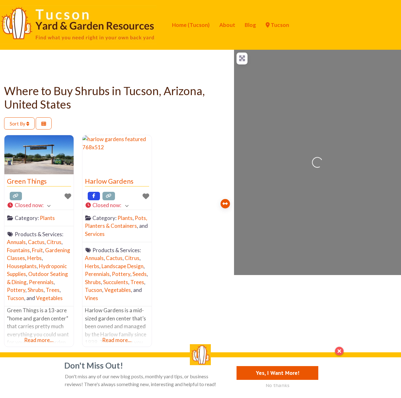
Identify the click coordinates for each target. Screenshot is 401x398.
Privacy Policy (41, 368)
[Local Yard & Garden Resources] (78, 24)
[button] (39, 205)
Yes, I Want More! (277, 372)
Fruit (37, 250)
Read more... (39, 340)
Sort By (18, 123)
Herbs (34, 258)
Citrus (54, 242)
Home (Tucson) (191, 25)
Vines (91, 298)
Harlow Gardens (109, 181)
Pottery (16, 290)
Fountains (18, 250)
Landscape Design (122, 266)
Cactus (36, 242)
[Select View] (44, 123)
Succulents (115, 282)
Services (95, 234)
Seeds (140, 274)
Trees (53, 290)
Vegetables (49, 298)
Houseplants (22, 266)
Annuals (16, 242)
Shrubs (36, 290)
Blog (250, 25)
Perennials (41, 282)
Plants (47, 218)
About (227, 25)
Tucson (279, 25)
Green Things (27, 181)
